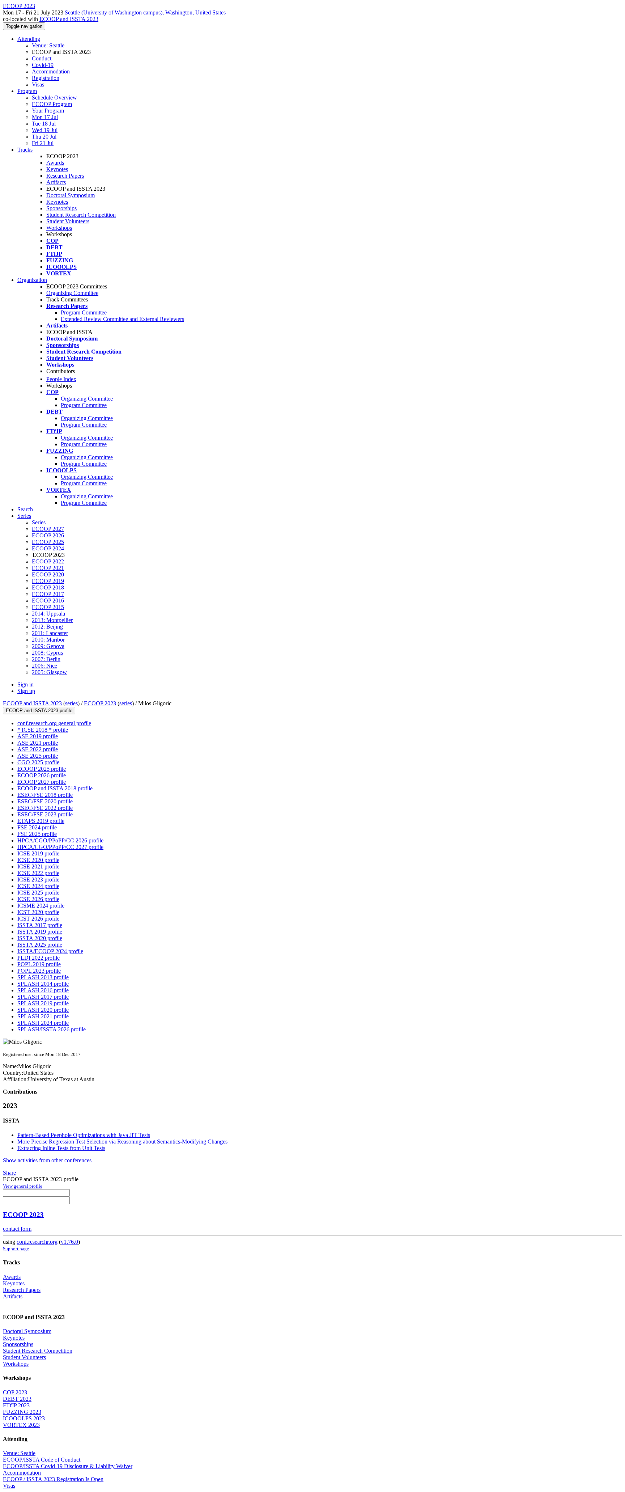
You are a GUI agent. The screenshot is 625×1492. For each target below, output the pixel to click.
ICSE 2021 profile (38, 866)
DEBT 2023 (17, 1399)
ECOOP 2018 (48, 587)
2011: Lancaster (50, 633)
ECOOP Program (52, 104)
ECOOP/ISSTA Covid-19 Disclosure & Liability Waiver (67, 1466)
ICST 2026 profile (38, 919)
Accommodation (51, 71)
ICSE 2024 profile (38, 886)
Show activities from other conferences (47, 1160)
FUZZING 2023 (22, 1412)
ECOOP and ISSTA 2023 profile (39, 710)
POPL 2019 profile (39, 964)
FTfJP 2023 (16, 1405)
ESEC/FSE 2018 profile (45, 795)
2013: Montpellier (52, 620)
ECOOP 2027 (48, 529)
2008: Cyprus (47, 653)
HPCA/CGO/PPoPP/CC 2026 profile (60, 840)
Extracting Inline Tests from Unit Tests (61, 1148)
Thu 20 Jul (44, 137)
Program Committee (84, 312)
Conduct (41, 58)
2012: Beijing (47, 627)
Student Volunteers (67, 221)
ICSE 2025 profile (38, 892)
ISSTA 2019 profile (39, 932)
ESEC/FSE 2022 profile (45, 808)
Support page (16, 1248)
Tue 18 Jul (44, 124)
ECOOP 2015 (48, 607)
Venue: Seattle (48, 45)
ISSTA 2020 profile (39, 938)
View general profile (22, 1186)
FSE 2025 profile (37, 834)
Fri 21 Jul (43, 143)
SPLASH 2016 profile (43, 990)
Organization (32, 280)
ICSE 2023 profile (38, 879)
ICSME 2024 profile (40, 906)
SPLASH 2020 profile (43, 1010)
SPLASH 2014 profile (43, 984)
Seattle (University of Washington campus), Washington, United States (145, 12)
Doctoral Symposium (70, 195)
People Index (61, 379)
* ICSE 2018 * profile (42, 730)
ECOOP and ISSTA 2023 (68, 19)
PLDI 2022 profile (38, 958)
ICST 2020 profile (38, 912)
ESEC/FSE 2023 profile (45, 814)
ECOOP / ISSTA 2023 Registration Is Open (53, 1479)
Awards (55, 163)
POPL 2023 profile (39, 971)
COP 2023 (15, 1392)
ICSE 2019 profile (38, 853)
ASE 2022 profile (37, 749)
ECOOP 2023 (100, 703)
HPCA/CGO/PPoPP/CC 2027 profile (60, 847)
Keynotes (57, 169)
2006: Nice (44, 666)
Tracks (25, 150)
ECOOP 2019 (48, 581)
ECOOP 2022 (48, 561)
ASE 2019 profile (37, 736)
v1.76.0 (69, 1242)
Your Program (48, 110)
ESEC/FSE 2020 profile (45, 801)
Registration (45, 78)
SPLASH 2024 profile (43, 1023)
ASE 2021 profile (37, 743)
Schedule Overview (54, 97)
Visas (38, 84)
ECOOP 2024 (48, 548)
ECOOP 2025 (48, 542)
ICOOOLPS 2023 (24, 1418)
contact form (17, 1229)
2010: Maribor (48, 640)
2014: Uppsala (48, 613)
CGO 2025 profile (38, 762)
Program (27, 91)
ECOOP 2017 (48, 594)
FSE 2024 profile (37, 827)
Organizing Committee (72, 293)
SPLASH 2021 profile (43, 1016)
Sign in (25, 684)
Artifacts (56, 182)
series (71, 703)
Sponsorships (61, 208)
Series (39, 522)
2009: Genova (48, 646)
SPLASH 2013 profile (43, 977)
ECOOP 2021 (48, 568)
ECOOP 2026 (48, 535)
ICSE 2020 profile (38, 860)
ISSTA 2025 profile (39, 945)
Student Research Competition (81, 215)
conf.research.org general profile (54, 723)
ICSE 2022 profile (38, 873)
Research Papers (65, 176)
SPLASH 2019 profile (43, 1003)
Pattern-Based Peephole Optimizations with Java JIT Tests (83, 1135)
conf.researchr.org (37, 1242)
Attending (28, 39)
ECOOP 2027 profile (41, 782)
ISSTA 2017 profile (39, 925)
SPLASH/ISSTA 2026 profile (51, 1029)
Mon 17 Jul (45, 117)
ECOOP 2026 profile (41, 775)
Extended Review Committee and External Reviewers (122, 319)
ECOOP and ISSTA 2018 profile (55, 788)
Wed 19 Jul (45, 130)
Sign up (26, 691)
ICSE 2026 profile (38, 899)
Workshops (59, 228)
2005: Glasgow (49, 672)
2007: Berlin (46, 659)
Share (9, 1173)
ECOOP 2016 (48, 600)
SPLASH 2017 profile (43, 997)
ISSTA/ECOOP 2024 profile (50, 951)
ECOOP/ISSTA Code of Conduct (41, 1460)
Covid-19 (43, 65)
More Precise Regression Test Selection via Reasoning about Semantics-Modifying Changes (122, 1141)
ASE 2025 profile (37, 756)
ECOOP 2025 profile (41, 769)
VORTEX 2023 (21, 1425)
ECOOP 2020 (48, 574)
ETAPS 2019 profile (40, 821)
